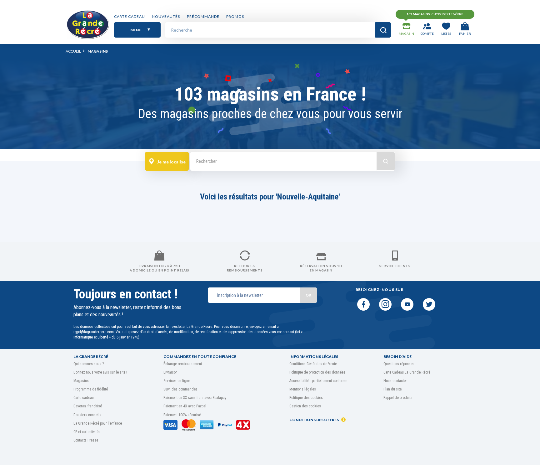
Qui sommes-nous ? (88, 364)
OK (308, 295)
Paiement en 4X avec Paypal (184, 406)
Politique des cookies (306, 397)
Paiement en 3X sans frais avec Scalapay (194, 397)
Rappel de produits (397, 397)
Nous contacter (395, 381)
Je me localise (171, 161)
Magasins (81, 381)
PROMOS (235, 16)
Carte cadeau (129, 16)
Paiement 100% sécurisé (182, 415)
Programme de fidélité (90, 389)
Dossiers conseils (87, 415)
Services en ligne (176, 381)
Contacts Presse (85, 440)
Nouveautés (166, 16)
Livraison (170, 372)
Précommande (203, 16)
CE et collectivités (86, 432)
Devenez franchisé (87, 406)
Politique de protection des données (317, 372)
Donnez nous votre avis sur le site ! (100, 372)
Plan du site (392, 389)
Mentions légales (302, 389)
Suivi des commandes (180, 389)
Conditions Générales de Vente (313, 364)
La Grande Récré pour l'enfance (97, 423)
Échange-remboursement (182, 364)
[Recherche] (383, 30)
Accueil (73, 51)
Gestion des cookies (305, 406)
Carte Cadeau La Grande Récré (406, 372)
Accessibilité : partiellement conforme (318, 381)
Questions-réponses (398, 364)
